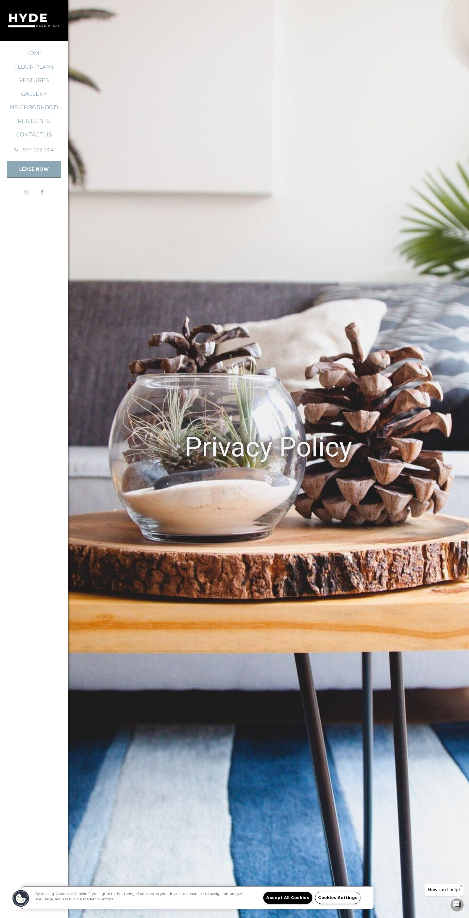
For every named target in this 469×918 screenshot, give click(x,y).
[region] (197, 897)
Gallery (34, 94)
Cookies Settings (338, 897)
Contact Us (34, 134)
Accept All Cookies (287, 897)
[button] (34, 149)
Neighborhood (34, 107)
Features (34, 80)
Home (34, 53)
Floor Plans (34, 66)
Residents (34, 121)
